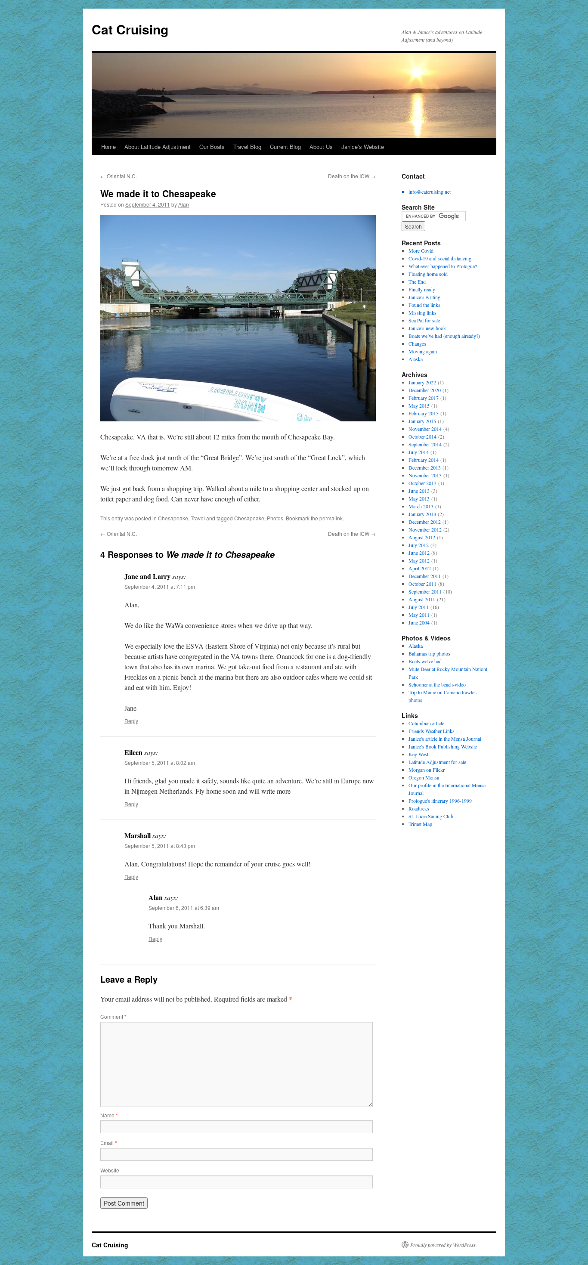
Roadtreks (419, 808)
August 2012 (422, 537)
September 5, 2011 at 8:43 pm (159, 845)
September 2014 (425, 444)
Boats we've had (425, 661)
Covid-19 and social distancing (440, 258)
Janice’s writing (424, 297)
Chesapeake (173, 518)
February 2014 (424, 459)
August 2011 (422, 599)
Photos (275, 518)
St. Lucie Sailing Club (431, 816)
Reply (131, 720)
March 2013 (421, 506)
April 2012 (420, 568)
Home (108, 146)
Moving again (423, 351)
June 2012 (419, 552)
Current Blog (285, 146)
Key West (418, 754)
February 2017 (424, 397)
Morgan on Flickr (427, 769)
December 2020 (425, 390)
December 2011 (425, 575)
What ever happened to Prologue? (443, 266)
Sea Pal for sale (424, 320)
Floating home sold (428, 273)
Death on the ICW (352, 175)
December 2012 (425, 521)
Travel (198, 518)
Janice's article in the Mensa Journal (445, 738)
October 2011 (422, 583)
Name (109, 1115)
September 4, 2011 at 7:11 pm (159, 586)
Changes (417, 343)
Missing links (422, 312)
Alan (183, 204)
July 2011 (419, 606)
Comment (113, 1016)
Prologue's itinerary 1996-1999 (440, 800)
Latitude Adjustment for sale (437, 761)
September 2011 (425, 591)
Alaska (416, 359)
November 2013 (425, 475)
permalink (331, 518)
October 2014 (422, 436)
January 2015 (422, 421)
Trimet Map (420, 823)
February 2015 (424, 413)
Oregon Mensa (424, 777)
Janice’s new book (427, 328)
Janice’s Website (362, 146)
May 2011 (419, 614)
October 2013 (422, 482)
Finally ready (422, 289)
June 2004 (419, 622)
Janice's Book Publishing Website (443, 746)
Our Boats (212, 146)
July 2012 (419, 544)
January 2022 (422, 382)
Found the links (424, 304)
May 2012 (419, 560)
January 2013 (422, 513)
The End (417, 281)
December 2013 (425, 467)
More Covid (421, 250)
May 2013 (419, 498)
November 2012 (425, 529)
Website (109, 1170)
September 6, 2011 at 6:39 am (184, 907)
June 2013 (419, 490)
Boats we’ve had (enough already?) (444, 335)
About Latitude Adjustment (157, 146)
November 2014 (425, 428)
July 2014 (419, 451)
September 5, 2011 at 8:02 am (159, 762)
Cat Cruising (130, 29)
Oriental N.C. (118, 175)
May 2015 (419, 405)
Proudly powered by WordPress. (443, 1244)
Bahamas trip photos (429, 653)
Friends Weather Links (432, 730)
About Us (321, 146)
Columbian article (426, 723)
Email (108, 1142)
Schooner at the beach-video (437, 684)
